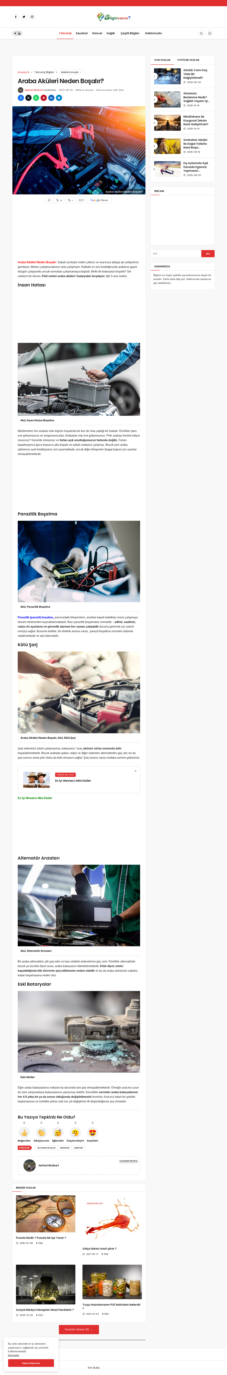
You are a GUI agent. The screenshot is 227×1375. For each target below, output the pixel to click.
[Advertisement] (79, 231)
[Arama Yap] (201, 33)
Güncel (97, 33)
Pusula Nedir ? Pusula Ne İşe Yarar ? (41, 1238)
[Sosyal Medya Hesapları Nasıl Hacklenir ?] (45, 1284)
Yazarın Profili (128, 1161)
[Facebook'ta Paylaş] (21, 98)
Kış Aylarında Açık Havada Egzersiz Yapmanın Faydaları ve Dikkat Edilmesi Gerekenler (197, 172)
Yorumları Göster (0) (77, 1329)
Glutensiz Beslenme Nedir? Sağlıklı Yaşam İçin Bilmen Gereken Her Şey (196, 101)
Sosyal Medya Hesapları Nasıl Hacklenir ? (45, 1310)
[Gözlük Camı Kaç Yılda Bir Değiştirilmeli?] (167, 76)
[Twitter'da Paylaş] (28, 98)
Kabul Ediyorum (31, 1363)
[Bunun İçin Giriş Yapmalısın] (49, 200)
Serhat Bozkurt (34, 90)
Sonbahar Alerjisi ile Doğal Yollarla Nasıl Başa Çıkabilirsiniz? (195, 145)
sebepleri (78, 1148)
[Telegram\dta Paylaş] (59, 98)
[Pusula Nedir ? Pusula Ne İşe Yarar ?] (45, 1213)
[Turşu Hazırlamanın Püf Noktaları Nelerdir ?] (112, 1282)
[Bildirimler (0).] (209, 33)
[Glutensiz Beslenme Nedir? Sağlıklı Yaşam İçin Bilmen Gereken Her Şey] (167, 99)
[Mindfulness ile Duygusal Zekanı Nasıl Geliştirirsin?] (167, 123)
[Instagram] (32, 16)
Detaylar (13, 1355)
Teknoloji (65, 33)
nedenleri (65, 1148)
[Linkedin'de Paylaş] (51, 98)
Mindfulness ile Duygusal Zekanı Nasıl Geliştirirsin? (195, 120)
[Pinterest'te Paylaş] (44, 98)
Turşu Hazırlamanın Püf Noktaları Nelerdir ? (111, 1306)
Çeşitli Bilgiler (130, 33)
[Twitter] (24, 16)
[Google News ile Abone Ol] (99, 200)
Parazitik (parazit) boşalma (35, 617)
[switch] (17, 33)
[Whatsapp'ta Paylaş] (36, 98)
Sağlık (110, 33)
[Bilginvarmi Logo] (113, 16)
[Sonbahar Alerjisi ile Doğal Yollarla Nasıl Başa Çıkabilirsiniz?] (167, 146)
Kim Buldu (94, 1367)
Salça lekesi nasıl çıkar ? (99, 1249)
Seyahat (82, 33)
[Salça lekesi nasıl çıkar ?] (112, 1219)
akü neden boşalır (46, 1148)
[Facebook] (15, 16)
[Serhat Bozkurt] (31, 1165)
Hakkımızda (153, 33)
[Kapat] (135, 771)
